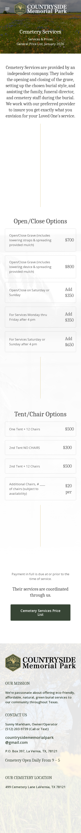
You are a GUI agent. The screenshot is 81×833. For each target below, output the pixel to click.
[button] (7, 9)
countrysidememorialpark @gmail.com (29, 740)
